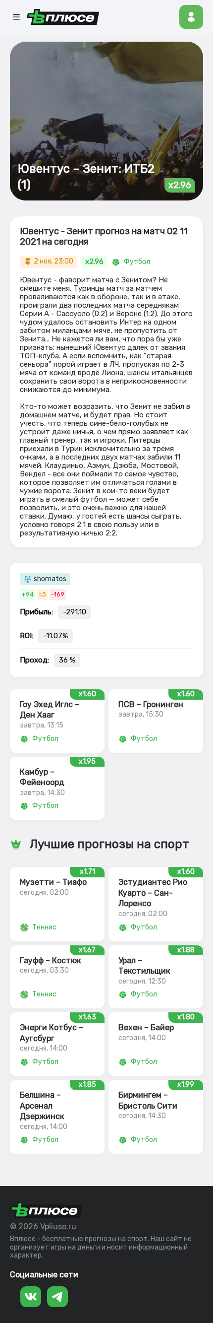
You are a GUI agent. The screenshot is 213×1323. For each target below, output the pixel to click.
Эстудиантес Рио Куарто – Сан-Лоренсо (152, 892)
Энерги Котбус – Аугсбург (51, 1033)
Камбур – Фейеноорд (42, 777)
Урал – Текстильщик (144, 966)
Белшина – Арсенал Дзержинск (42, 1105)
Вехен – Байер (146, 1027)
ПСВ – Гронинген (150, 704)
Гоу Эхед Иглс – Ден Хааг (49, 710)
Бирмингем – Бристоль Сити (147, 1100)
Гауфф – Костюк (50, 960)
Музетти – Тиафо (53, 882)
